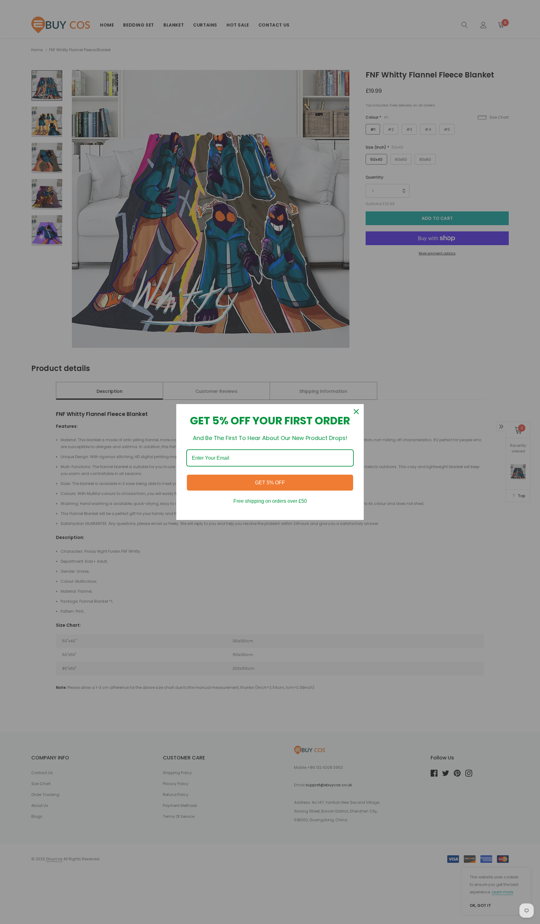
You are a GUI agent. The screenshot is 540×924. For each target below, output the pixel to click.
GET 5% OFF (270, 482)
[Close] (356, 411)
